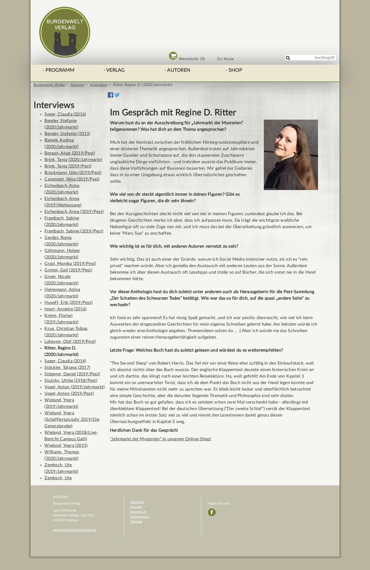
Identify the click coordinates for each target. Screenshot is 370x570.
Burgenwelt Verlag (49, 85)
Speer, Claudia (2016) (65, 114)
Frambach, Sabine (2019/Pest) (73, 231)
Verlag (115, 70)
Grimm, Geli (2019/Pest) (68, 270)
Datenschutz (139, 516)
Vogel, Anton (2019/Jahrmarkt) (74, 387)
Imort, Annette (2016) (65, 309)
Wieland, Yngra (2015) (65, 445)
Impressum (138, 511)
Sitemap (136, 521)
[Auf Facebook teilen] (110, 96)
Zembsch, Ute (58, 478)
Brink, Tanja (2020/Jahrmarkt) (73, 160)
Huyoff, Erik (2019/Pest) (68, 302)
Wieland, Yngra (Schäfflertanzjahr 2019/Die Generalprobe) (71, 419)
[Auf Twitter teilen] (117, 96)
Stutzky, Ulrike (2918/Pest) (70, 380)
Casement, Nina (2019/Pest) (71, 179)
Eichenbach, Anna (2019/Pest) (73, 211)
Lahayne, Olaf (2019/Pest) (70, 341)
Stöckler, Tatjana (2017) (67, 367)
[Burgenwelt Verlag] (64, 55)
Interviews (99, 85)
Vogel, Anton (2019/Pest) (69, 393)
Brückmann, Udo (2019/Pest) (72, 173)
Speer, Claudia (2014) (65, 361)
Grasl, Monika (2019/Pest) (70, 263)
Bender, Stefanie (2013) (67, 134)
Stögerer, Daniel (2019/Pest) (72, 374)
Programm (60, 70)
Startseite (137, 502)
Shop (235, 70)
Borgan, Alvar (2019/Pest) (69, 153)
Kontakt (136, 507)
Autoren (178, 70)
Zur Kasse (225, 59)
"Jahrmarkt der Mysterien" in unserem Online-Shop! (160, 439)
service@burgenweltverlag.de (74, 530)
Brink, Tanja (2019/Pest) (67, 166)
